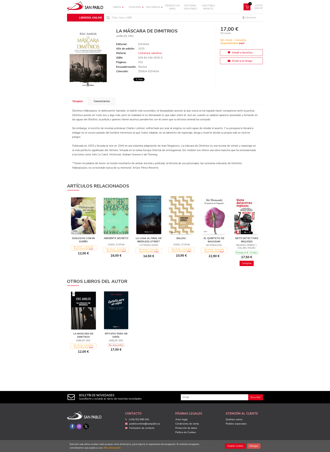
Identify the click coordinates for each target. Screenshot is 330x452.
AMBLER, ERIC (125, 36)
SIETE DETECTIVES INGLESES (246, 240)
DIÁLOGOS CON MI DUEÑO (83, 240)
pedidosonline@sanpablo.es (144, 423)
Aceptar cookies (235, 446)
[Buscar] (108, 17)
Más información (112, 447)
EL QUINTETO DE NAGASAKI (214, 240)
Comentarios (102, 101)
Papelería (135, 7)
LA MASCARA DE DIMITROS (83, 335)
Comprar (247, 263)
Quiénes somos (234, 419)
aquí (241, 43)
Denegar (253, 446)
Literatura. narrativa (150, 53)
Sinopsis (77, 101)
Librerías (250, 17)
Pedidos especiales (236, 423)
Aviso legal (181, 419)
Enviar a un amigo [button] (241, 61)
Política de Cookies (185, 432)
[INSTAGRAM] (79, 426)
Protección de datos (186, 428)
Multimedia (153, 7)
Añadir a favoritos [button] (242, 52)
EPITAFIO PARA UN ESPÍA (116, 335)
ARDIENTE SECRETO (116, 238)
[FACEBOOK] (72, 426)
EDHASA (143, 44)
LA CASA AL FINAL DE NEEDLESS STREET (149, 240)
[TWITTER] (86, 426)
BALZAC (181, 238)
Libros (117, 7)
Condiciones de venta (187, 423)
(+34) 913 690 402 (139, 419)
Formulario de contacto (142, 428)
